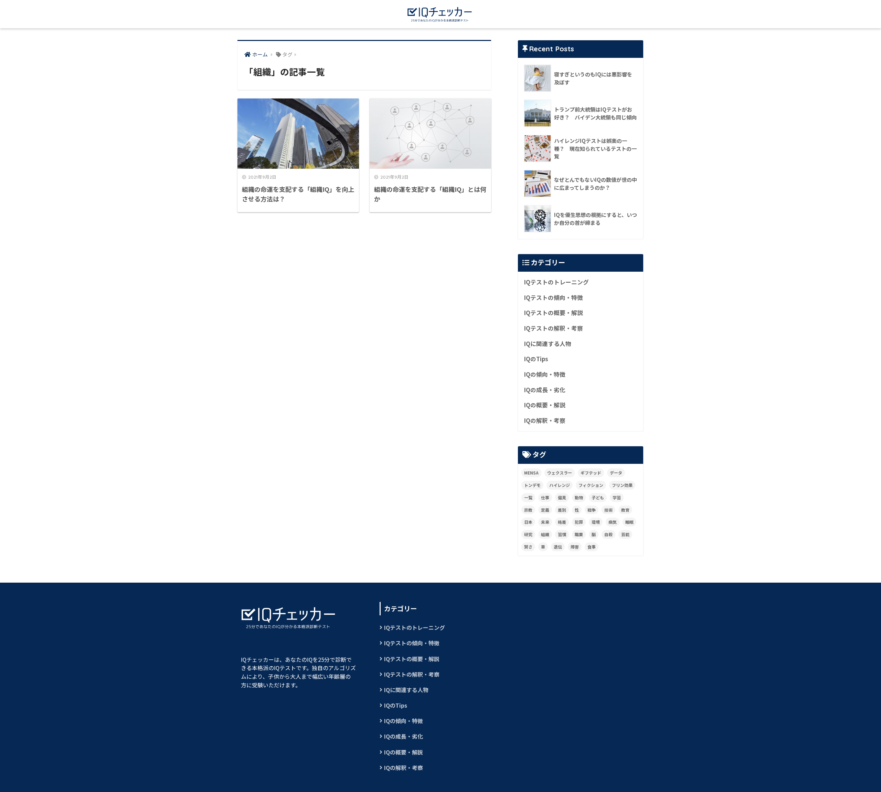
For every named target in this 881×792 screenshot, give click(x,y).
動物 (579, 497)
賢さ (528, 547)
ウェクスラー (559, 473)
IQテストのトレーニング (556, 282)
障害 (575, 547)
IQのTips (536, 359)
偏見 (562, 497)
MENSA (531, 473)
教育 (625, 510)
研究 (528, 534)
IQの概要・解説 (544, 405)
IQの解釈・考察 (544, 420)
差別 (562, 510)
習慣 (562, 534)
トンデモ (532, 485)
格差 (562, 522)
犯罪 (579, 522)
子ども (598, 497)
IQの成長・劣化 (544, 390)
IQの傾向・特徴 (544, 374)
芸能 (625, 534)
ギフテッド (591, 473)
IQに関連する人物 (547, 344)
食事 (591, 547)
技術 (608, 510)
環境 (596, 522)
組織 (545, 534)
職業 (579, 534)
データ (616, 473)
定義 (545, 510)
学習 (617, 497)
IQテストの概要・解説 (553, 313)
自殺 (608, 534)
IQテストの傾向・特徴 (553, 297)
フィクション (591, 485)
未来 (545, 522)
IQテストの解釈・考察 (553, 328)
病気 (612, 522)
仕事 (545, 497)
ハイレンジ (559, 485)
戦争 (591, 510)
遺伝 (558, 547)
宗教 (528, 510)
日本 (528, 522)
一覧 (528, 497)
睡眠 (629, 522)
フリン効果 (622, 485)
